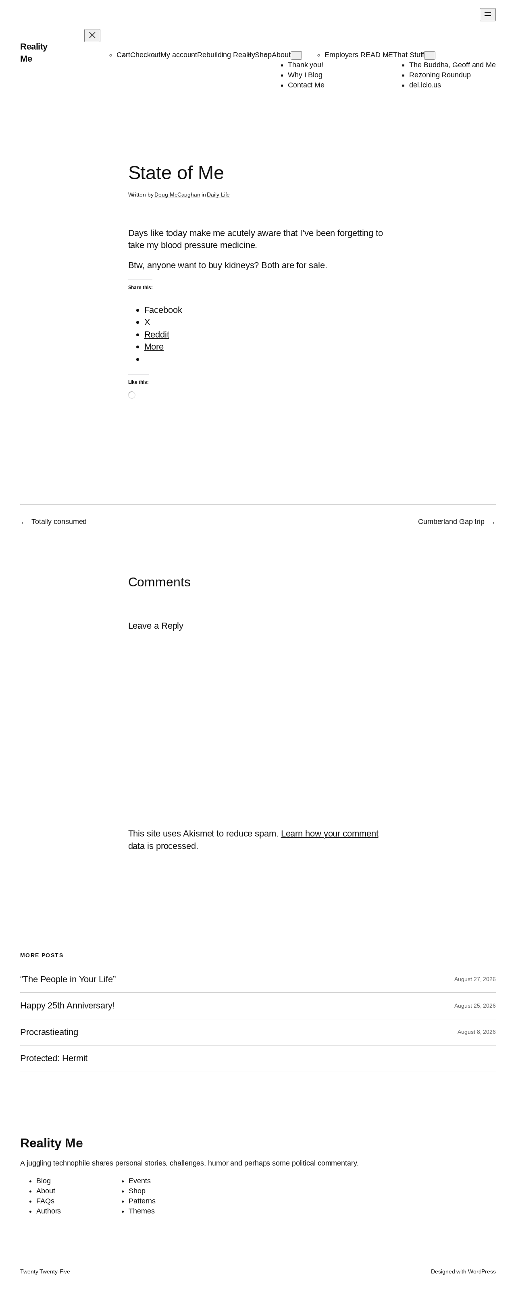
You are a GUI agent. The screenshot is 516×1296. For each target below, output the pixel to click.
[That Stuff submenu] (429, 55)
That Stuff (408, 55)
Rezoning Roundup (439, 75)
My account (178, 55)
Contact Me (306, 85)
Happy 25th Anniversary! (67, 1005)
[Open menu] (488, 14)
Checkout (145, 55)
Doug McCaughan (177, 194)
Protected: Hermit (53, 1058)
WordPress (482, 1271)
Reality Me (51, 1143)
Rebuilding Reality (226, 55)
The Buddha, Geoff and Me (452, 65)
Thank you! (305, 65)
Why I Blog (305, 75)
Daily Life (218, 194)
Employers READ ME (359, 55)
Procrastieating (49, 1032)
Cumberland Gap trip (451, 522)
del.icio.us (425, 85)
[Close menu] (92, 35)
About (281, 55)
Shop (263, 55)
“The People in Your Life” (69, 979)
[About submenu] (296, 55)
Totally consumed (59, 522)
